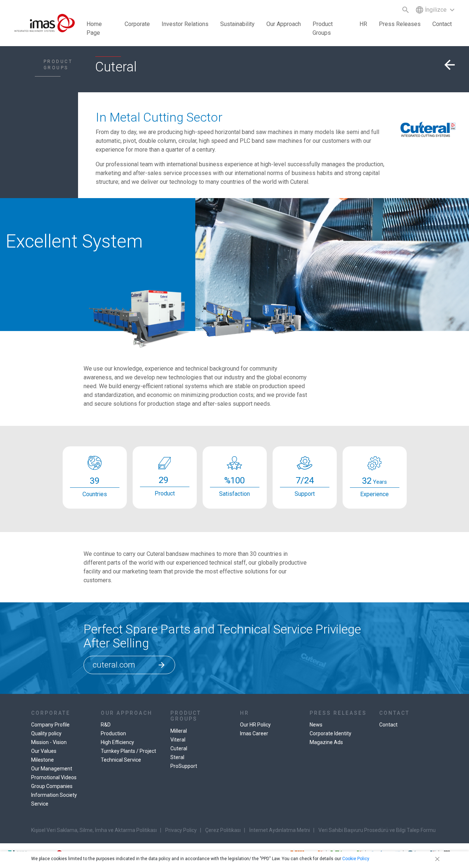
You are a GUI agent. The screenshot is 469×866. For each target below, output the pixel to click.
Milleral (178, 731)
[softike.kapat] (436, 858)
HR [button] (363, 24)
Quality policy (46, 733)
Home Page (94, 28)
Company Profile (50, 725)
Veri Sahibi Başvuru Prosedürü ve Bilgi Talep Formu (377, 830)
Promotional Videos (54, 777)
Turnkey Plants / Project (128, 751)
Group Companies (52, 786)
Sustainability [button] (237, 24)
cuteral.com (129, 664)
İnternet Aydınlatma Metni (279, 830)
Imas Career (254, 733)
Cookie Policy (355, 858)
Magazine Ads (326, 742)
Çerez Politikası (223, 830)
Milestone (42, 760)
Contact (442, 24)
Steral (177, 757)
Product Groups (323, 28)
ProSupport (183, 766)
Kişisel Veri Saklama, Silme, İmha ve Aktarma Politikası (94, 830)
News (316, 725)
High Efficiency (117, 742)
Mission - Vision (49, 742)
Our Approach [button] (283, 24)
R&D (106, 725)
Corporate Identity (330, 733)
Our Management (51, 769)
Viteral (177, 740)
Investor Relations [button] (185, 24)
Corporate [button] (137, 24)
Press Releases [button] (400, 24)
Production (113, 733)
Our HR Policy (255, 725)
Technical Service (121, 760)
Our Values (43, 751)
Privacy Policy (181, 830)
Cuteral (178, 748)
